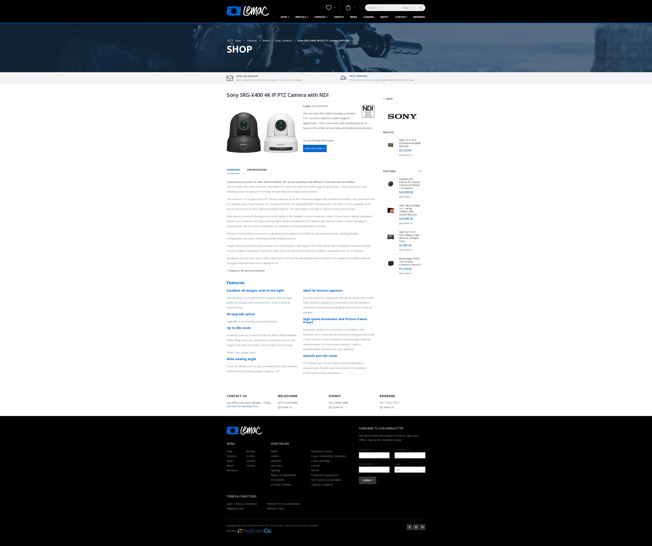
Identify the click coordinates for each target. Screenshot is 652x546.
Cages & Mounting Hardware (328, 456)
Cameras (252, 40)
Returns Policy (275, 508)
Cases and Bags (320, 460)
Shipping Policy (235, 508)
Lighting (275, 470)
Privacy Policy (277, 525)
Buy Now (404, 155)
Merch (315, 470)
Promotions (278, 479)
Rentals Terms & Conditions (283, 503)
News (353, 17)
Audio (274, 451)
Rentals (300, 17)
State (399, 464)
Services (320, 17)
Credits (339, 17)
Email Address (368, 464)
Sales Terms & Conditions (242, 503)
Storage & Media (281, 484)
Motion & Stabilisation (283, 475)
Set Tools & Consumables (326, 479)
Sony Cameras (283, 40)
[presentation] (419, 171)
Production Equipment (324, 475)
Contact (401, 17)
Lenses (315, 465)
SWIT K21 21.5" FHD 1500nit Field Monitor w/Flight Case (409, 236)
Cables (275, 456)
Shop (283, 17)
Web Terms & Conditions (296, 525)
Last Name (402, 449)
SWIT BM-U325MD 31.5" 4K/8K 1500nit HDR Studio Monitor (409, 210)
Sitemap (314, 525)
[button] (331, 8)
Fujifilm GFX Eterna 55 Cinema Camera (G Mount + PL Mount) (409, 183)
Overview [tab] (233, 169)
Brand (266, 40)
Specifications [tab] (257, 169)
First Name (366, 449)
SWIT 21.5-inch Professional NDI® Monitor (410, 143)
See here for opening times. (243, 406)
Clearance (276, 465)
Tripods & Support (322, 484)
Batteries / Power (322, 451)
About (384, 17)
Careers (368, 17)
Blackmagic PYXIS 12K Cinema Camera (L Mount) (409, 261)
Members (419, 17)
